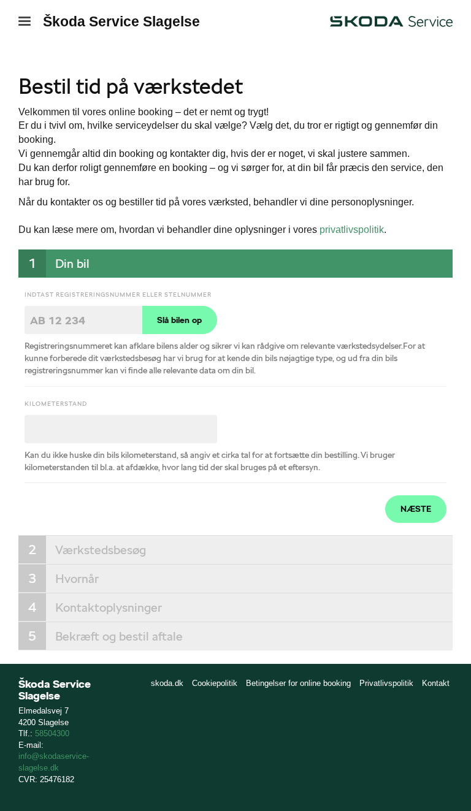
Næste (415, 508)
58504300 (52, 733)
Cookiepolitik (214, 683)
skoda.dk (167, 683)
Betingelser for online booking (298, 683)
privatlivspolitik (352, 229)
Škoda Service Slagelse (121, 21)
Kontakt (436, 683)
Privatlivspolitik (386, 683)
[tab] (235, 263)
